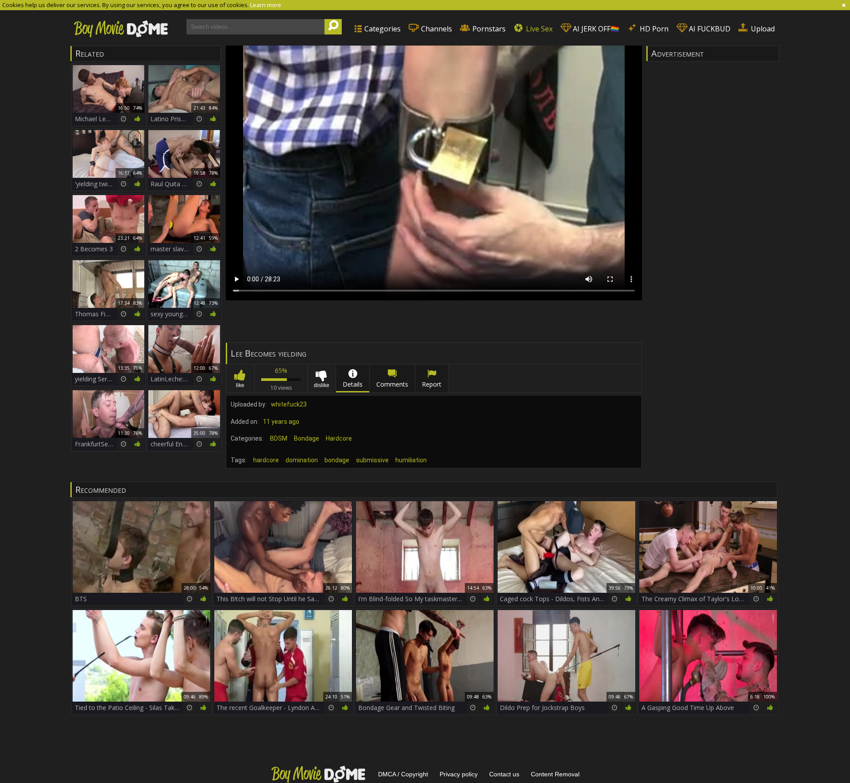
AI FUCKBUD (708, 29)
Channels (435, 29)
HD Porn (653, 29)
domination (302, 460)
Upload (762, 29)
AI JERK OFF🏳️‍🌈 (595, 29)
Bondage (306, 438)
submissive (372, 460)
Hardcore (339, 438)
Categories (382, 29)
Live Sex (538, 29)
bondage (337, 460)
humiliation (411, 460)
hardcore (266, 460)
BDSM (278, 438)
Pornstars (488, 29)
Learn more (265, 5)
